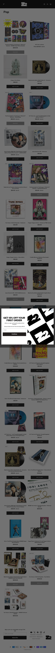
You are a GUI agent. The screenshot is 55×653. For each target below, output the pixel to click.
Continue (14, 334)
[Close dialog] (52, 310)
